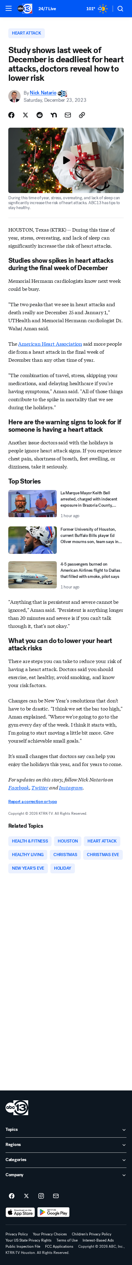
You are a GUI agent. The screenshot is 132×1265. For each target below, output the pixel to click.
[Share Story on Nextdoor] (54, 115)
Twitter (39, 787)
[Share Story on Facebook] (11, 115)
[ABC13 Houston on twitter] (26, 1196)
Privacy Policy (17, 1234)
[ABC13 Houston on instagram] (41, 1196)
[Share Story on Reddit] (39, 115)
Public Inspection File (23, 1246)
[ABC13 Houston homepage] (24, 9)
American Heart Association (50, 343)
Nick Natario (43, 93)
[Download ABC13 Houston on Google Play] (53, 1212)
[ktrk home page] (17, 1107)
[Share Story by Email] (68, 115)
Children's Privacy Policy (91, 1234)
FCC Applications (59, 1246)
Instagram (71, 787)
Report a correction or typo (32, 802)
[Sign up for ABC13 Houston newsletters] (56, 1196)
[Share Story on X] (25, 115)
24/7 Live (47, 9)
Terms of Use (67, 1240)
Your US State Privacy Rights (29, 1240)
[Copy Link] (82, 115)
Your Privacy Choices (50, 1234)
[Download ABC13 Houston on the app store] (20, 1212)
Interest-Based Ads (98, 1240)
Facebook (18, 787)
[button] (8, 8)
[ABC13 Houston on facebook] (12, 1196)
